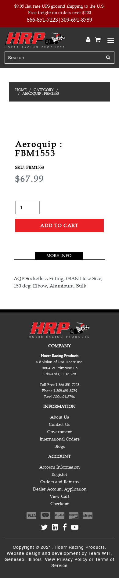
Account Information (59, 467)
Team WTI (99, 553)
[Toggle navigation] (109, 40)
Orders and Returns (59, 481)
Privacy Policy (72, 560)
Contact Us (59, 424)
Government (59, 431)
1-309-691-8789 (65, 390)
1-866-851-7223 (67, 384)
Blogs (59, 446)
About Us (59, 417)
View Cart (60, 496)
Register (59, 474)
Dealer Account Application (59, 489)
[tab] (59, 255)
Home (21, 89)
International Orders (60, 439)
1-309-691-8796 (63, 396)
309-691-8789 (76, 19)
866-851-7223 (42, 19)
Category (44, 89)
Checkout (59, 503)
